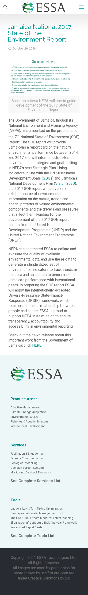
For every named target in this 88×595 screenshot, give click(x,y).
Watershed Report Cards (26, 527)
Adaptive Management (25, 407)
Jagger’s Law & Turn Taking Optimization (37, 508)
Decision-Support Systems (28, 467)
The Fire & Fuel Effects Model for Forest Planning (42, 518)
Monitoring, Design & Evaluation (31, 472)
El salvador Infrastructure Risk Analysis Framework (44, 522)
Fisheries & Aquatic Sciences (30, 421)
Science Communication (27, 458)
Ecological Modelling (24, 463)
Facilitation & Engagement (28, 453)
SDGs (47, 178)
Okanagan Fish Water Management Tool (37, 513)
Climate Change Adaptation (28, 412)
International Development (28, 426)
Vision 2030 (65, 183)
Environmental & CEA (24, 416)
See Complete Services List (35, 481)
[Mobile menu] (82, 7)
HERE (36, 345)
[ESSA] (44, 7)
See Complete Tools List (32, 536)
